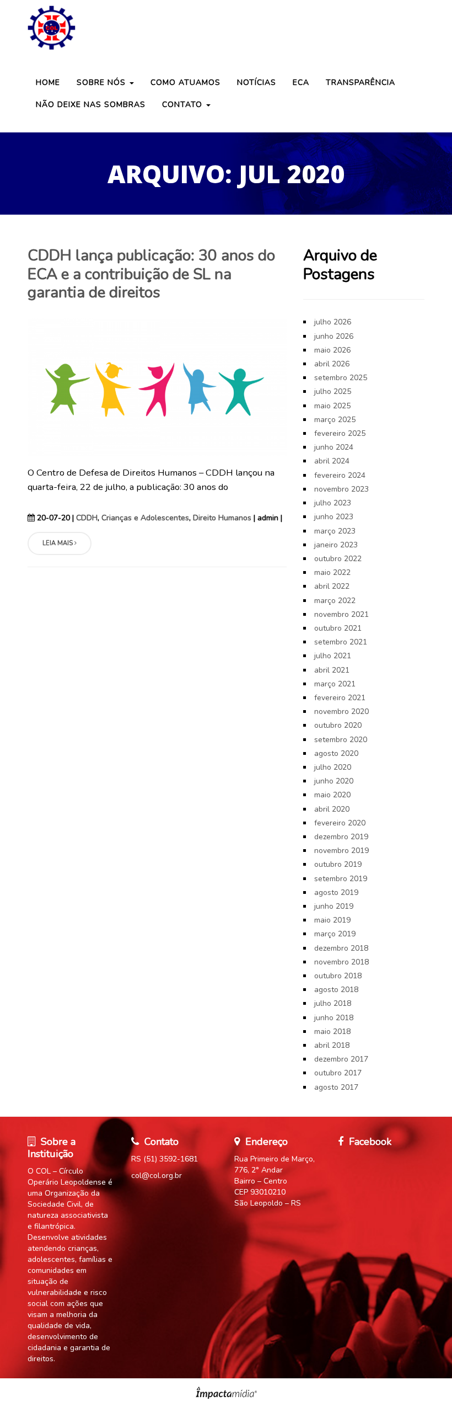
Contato (183, 104)
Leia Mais (58, 543)
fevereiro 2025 (339, 433)
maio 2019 (332, 920)
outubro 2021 (338, 628)
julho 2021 (332, 656)
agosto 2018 (336, 989)
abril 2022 (331, 586)
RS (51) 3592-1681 (164, 1159)
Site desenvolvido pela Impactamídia (226, 1393)
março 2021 (335, 684)
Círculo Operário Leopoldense (226, 28)
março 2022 (335, 600)
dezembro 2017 (341, 1059)
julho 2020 (332, 767)
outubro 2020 (338, 725)
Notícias (256, 82)
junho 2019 (333, 906)
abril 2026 (331, 364)
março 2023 (335, 531)
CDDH (87, 518)
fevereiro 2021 (339, 697)
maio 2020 (332, 795)
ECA (301, 82)
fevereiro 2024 (339, 475)
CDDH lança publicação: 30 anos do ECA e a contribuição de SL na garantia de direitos (151, 274)
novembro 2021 (341, 614)
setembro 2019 (340, 878)
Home (48, 82)
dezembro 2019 (341, 837)
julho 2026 (332, 322)
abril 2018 (331, 1045)
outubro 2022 (338, 558)
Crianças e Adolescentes (145, 518)
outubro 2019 (338, 864)
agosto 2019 (336, 892)
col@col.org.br (156, 1175)
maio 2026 (332, 350)
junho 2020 (333, 781)
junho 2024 (333, 447)
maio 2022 (332, 572)
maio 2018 (332, 1031)
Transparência (360, 82)
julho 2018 (332, 1003)
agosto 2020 (336, 753)
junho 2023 (333, 516)
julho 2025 (332, 391)
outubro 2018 (338, 976)
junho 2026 (333, 336)
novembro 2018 (341, 962)
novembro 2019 (341, 850)
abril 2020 (331, 809)
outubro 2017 (338, 1073)
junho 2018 (333, 1017)
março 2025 (335, 419)
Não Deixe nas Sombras (91, 104)
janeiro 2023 (336, 545)
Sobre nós (102, 82)
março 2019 (335, 934)
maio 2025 (332, 406)
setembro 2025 (340, 377)
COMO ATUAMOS (185, 82)
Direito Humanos (222, 518)
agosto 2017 (336, 1087)
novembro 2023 (341, 489)
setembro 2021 (340, 642)
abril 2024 (331, 461)
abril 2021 (331, 670)
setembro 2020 (340, 739)
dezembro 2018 (341, 948)
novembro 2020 (341, 711)
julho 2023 (332, 503)
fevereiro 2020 (339, 823)
